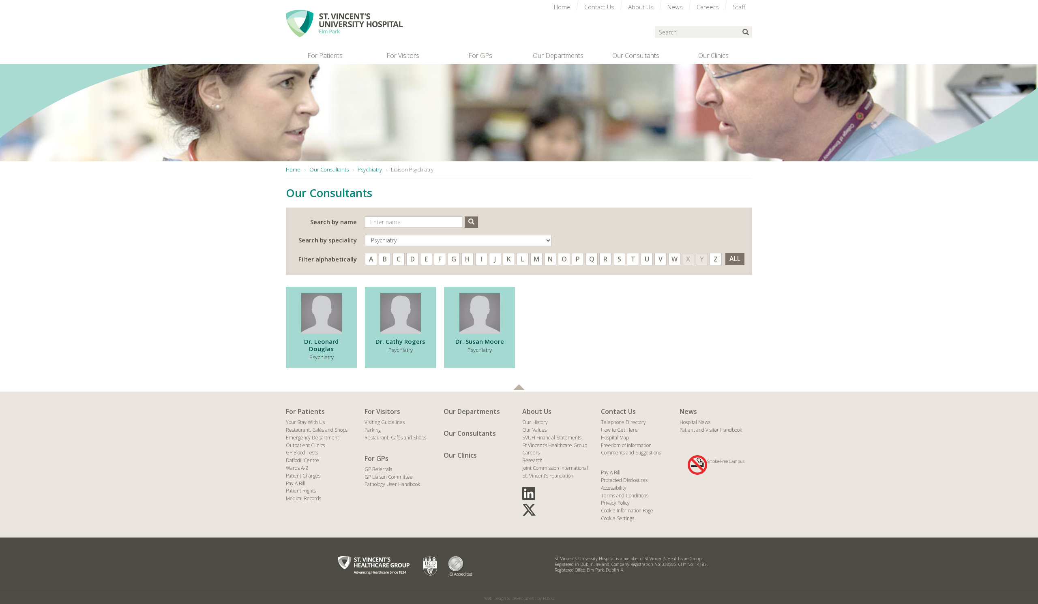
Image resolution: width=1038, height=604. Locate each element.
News (688, 411)
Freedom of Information (626, 445)
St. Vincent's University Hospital (344, 23)
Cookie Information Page (627, 510)
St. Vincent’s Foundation (547, 475)
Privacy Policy (615, 502)
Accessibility (613, 487)
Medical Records (303, 498)
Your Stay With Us (305, 422)
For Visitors (382, 411)
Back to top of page (519, 387)
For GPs (376, 458)
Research (532, 460)
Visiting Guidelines (385, 422)
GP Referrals (378, 469)
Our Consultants (470, 433)
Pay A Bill (295, 483)
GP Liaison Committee (389, 476)
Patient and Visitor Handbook (711, 429)
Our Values (534, 429)
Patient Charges (303, 475)
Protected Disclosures (624, 480)
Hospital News (695, 422)
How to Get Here (619, 429)
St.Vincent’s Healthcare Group (554, 445)
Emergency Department (312, 437)
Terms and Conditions (624, 495)
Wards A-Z (297, 468)
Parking (373, 429)
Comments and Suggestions (631, 452)
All (734, 258)
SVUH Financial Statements (551, 437)
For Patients (305, 411)
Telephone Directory (623, 422)
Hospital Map (615, 437)
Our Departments (472, 411)
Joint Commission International (555, 468)
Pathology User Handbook (392, 484)
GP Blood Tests (302, 452)
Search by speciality (327, 240)
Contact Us (618, 411)
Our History (535, 422)
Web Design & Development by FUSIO (519, 598)
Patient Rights (301, 490)
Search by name (333, 222)
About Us (536, 411)
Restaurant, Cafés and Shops (316, 429)
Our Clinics (460, 455)
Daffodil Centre (302, 460)
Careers (531, 452)
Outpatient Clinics (305, 445)
